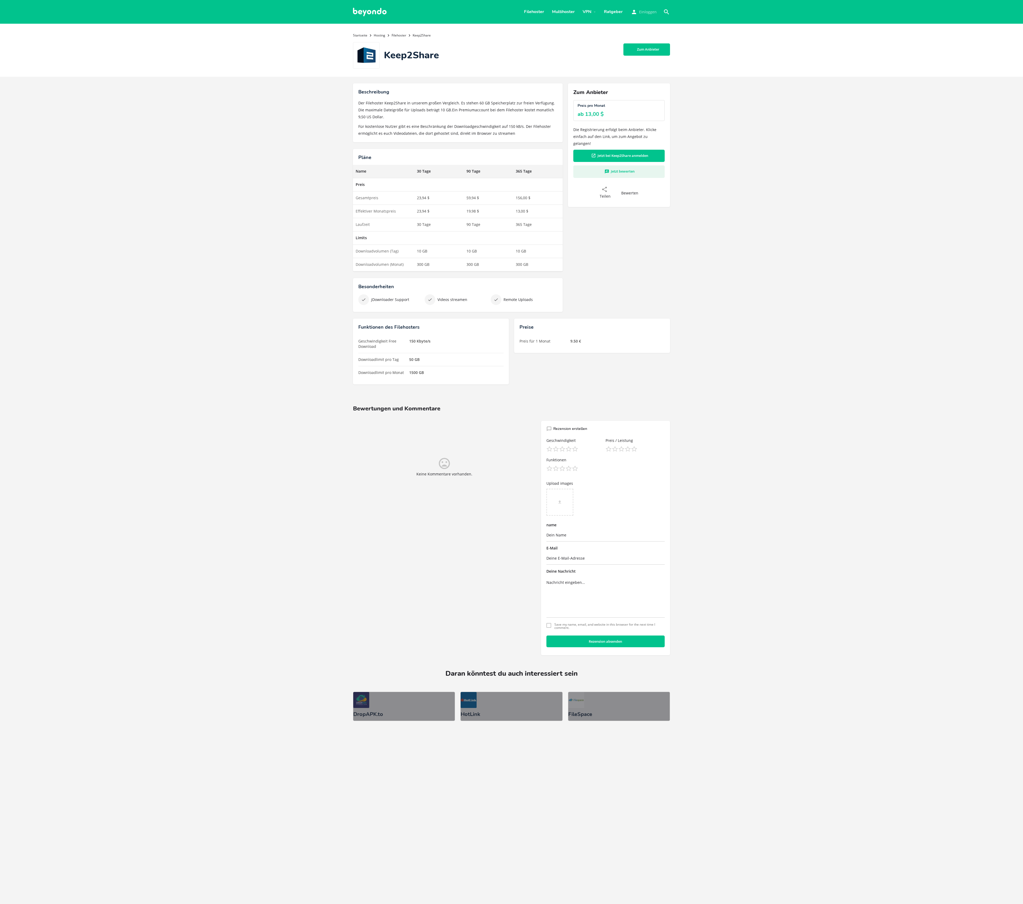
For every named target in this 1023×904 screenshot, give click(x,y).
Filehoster (534, 12)
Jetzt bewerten (623, 171)
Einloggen (648, 11)
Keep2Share (395, 102)
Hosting (379, 35)
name (551, 524)
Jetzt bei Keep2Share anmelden (623, 155)
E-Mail (552, 548)
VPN (587, 12)
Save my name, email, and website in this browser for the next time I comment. (604, 626)
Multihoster (563, 12)
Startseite (360, 35)
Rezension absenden (605, 641)
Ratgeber (613, 12)
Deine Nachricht (561, 571)
